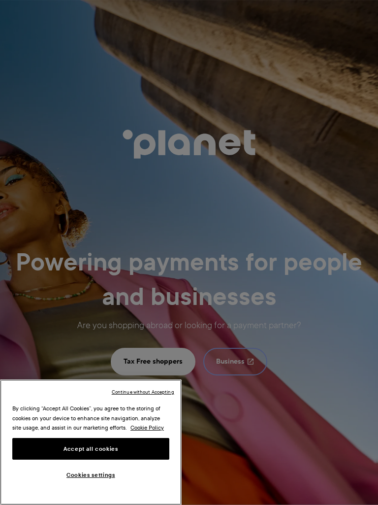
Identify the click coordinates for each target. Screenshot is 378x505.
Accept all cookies (90, 449)
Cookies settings (90, 475)
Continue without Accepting (143, 392)
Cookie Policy (147, 428)
